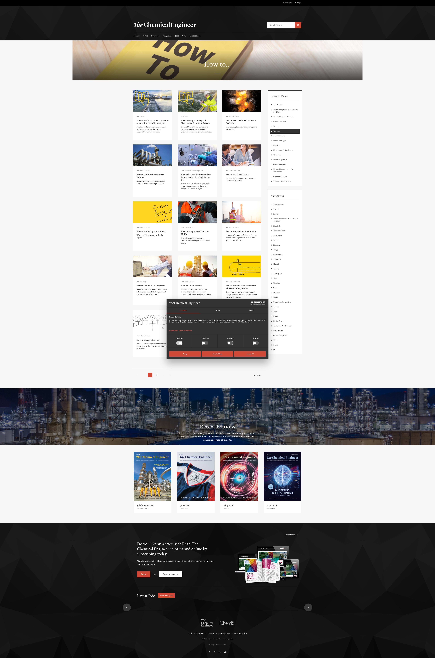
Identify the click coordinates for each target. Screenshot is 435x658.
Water (142, 116)
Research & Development (194, 171)
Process (275, 316)
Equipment (277, 259)
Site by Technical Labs (217, 644)
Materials (276, 283)
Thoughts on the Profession (283, 150)
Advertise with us (240, 633)
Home (136, 36)
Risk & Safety (234, 116)
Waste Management (280, 335)
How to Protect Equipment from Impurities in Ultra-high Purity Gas (196, 177)
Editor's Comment (279, 121)
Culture (275, 240)
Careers (276, 214)
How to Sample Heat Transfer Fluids (195, 233)
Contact (211, 633)
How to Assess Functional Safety (241, 231)
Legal (275, 278)
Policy (275, 311)
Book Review (278, 105)
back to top (290, 534)
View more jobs (166, 595)
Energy (275, 250)
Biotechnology (278, 204)
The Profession (234, 171)
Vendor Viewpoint (279, 164)
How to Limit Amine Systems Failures (150, 176)
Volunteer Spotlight (280, 160)
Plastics (275, 345)
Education (276, 245)
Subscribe (288, 2)
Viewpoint (276, 155)
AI (274, 350)
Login (299, 2)
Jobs (177, 36)
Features (155, 36)
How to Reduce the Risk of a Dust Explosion (241, 122)
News (145, 36)
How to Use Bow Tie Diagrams (151, 285)
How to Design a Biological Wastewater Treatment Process (195, 122)
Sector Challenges (279, 140)
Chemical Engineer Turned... (283, 117)
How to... (276, 131)
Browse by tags (224, 633)
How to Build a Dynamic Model (151, 231)
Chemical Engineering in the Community (283, 170)
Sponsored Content (280, 176)
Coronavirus (277, 235)
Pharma (276, 307)
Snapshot (276, 145)
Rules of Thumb (279, 136)
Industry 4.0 (277, 273)
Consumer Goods (279, 231)
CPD (184, 36)
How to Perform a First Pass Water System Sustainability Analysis (153, 122)
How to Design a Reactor (148, 339)
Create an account (170, 574)
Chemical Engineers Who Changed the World (285, 110)
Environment (278, 254)
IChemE (276, 264)
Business (276, 209)
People (275, 297)
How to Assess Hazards (191, 285)
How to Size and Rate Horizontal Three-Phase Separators (241, 287)
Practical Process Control (282, 181)
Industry (143, 282)
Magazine (167, 36)
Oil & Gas (276, 292)
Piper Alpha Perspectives (282, 302)
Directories (195, 36)
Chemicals (276, 226)
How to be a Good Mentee (238, 174)
